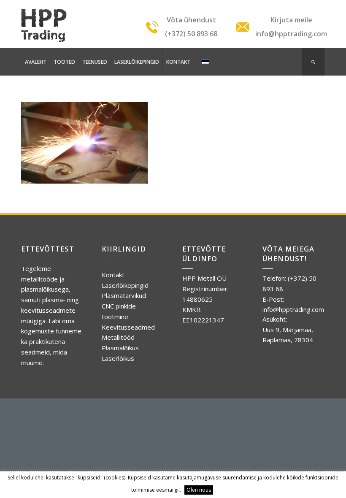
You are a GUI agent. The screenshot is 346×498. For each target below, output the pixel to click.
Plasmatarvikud (124, 295)
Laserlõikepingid (125, 285)
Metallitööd (118, 337)
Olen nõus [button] (199, 489)
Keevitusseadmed (128, 327)
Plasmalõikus (120, 348)
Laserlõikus (118, 358)
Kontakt (113, 275)
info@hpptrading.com (293, 309)
